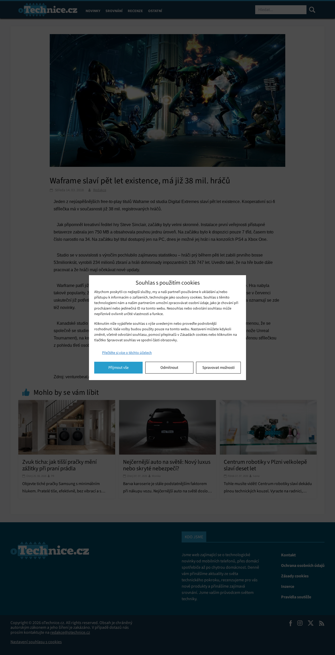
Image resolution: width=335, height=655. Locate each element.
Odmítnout (169, 367)
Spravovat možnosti (218, 367)
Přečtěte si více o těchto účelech (127, 352)
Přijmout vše (118, 367)
